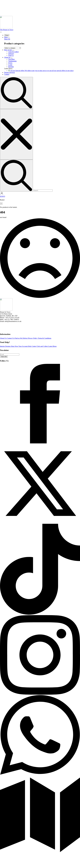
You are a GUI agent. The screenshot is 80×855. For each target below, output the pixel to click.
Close (6, 35)
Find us (17, 338)
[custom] (40, 443)
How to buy (8, 50)
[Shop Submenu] (9, 37)
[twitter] (40, 523)
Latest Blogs (52, 346)
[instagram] (40, 694)
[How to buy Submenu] (13, 50)
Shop (6, 37)
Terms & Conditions (44, 338)
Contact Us (11, 338)
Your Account (23, 346)
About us (7, 57)
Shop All (7, 39)
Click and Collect (42, 346)
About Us (3, 338)
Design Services (9, 72)
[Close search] (16, 134)
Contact (6, 74)
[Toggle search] (16, 93)
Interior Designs (5, 346)
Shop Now (14, 346)
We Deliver (24, 338)
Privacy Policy (33, 338)
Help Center (32, 346)
